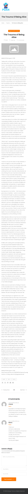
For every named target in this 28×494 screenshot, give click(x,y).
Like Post (13, 40)
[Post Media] (14, 49)
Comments (21, 40)
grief (9, 379)
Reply (10, 406)
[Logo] (5, 6)
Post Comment (8, 479)
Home (3, 23)
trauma (14, 379)
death (4, 379)
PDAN (6, 40)
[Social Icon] (2, 383)
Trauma (8, 23)
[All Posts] (14, 390)
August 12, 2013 (12, 30)
